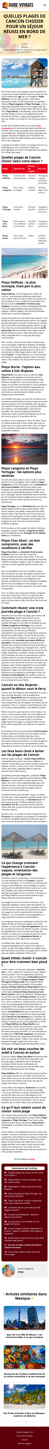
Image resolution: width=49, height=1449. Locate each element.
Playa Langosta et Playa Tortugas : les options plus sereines (23, 1194)
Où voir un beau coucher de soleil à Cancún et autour (23, 1246)
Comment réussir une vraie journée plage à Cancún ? (22, 1208)
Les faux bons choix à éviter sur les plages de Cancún (21, 1222)
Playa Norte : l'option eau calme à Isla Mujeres (23, 1187)
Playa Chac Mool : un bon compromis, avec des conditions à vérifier (23, 1201)
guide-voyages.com (25, 1432)
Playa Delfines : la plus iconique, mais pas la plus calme (23, 1180)
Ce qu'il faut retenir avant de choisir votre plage (22, 1253)
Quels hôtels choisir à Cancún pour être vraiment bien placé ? (24, 1239)
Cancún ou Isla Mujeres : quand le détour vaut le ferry (21, 1215)
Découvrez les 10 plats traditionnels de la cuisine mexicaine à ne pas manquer (24, 1375)
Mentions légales (24, 1443)
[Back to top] (42, 1442)
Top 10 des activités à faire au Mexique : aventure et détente (24, 1414)
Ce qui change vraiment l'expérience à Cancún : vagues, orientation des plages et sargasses (23, 1231)
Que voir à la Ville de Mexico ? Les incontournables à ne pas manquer (24, 1336)
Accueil (24, 44)
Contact (25, 1440)
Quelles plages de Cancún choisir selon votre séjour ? (23, 1173)
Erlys (21, 1271)
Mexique (24, 47)
